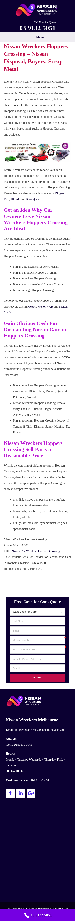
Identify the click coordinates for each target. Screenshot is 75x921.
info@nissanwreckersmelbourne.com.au (39, 729)
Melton (32, 306)
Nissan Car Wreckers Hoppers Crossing (36, 551)
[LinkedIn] (20, 793)
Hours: (10, 753)
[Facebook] (10, 793)
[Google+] (31, 793)
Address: (12, 738)
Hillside (15, 199)
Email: (10, 729)
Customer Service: (18, 780)
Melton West (45, 306)
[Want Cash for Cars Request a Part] (37, 612)
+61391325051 (40, 780)
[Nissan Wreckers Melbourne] (37, 9)
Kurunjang (32, 199)
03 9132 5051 (37, 27)
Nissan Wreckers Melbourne (32, 719)
